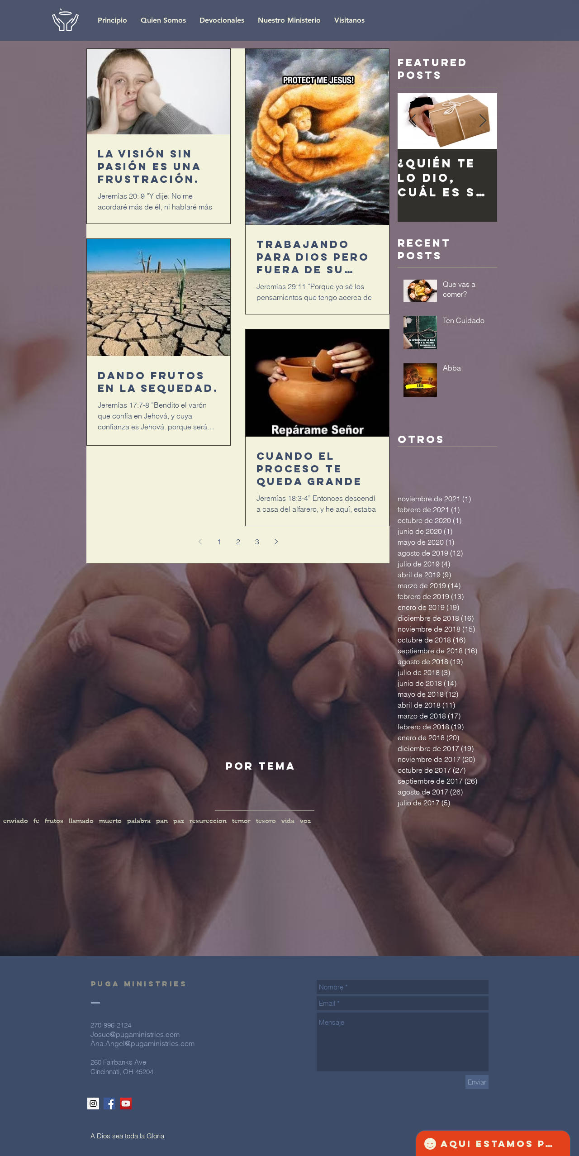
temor (241, 820)
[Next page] (276, 541)
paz (178, 820)
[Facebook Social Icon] (109, 1103)
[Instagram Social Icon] (93, 1103)
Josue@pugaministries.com (135, 1034)
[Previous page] (200, 541)
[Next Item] (483, 121)
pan (162, 820)
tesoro (266, 820)
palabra (139, 820)
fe (36, 820)
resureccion (208, 820)
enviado (15, 820)
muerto (110, 820)
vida (287, 820)
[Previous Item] (412, 121)
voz (305, 820)
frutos (54, 820)
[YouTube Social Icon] (126, 1103)
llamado (81, 820)
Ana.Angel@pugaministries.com (142, 1043)
